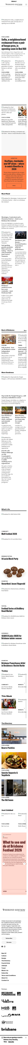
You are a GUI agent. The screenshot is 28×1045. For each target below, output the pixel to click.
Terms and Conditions (8, 975)
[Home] (14, 1)
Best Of (3, 953)
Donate (9, 942)
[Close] (25, 1037)
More (25, 330)
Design (3, 958)
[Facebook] (2, 946)
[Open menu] (26, 4)
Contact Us (5, 980)
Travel (3, 968)
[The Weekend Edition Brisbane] (14, 4)
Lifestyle (4, 965)
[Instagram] (4, 946)
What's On (4, 970)
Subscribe (9, 938)
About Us (4, 978)
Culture (3, 956)
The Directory (5, 960)
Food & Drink (5, 963)
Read (14, 185)
